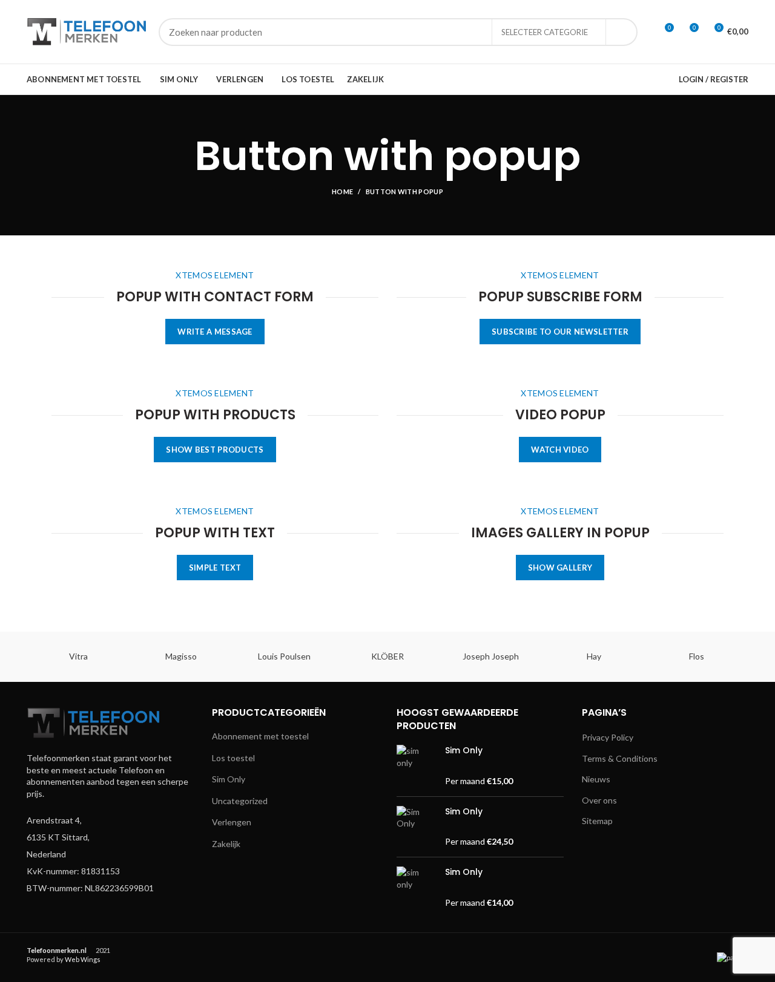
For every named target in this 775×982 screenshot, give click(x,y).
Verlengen (231, 822)
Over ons (599, 800)
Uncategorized (240, 801)
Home (342, 191)
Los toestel (233, 758)
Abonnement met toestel (260, 736)
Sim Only (228, 779)
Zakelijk (226, 844)
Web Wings (83, 959)
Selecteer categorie (544, 32)
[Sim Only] (416, 766)
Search (621, 32)
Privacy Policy (607, 737)
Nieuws (596, 779)
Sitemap (597, 821)
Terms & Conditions (620, 758)
